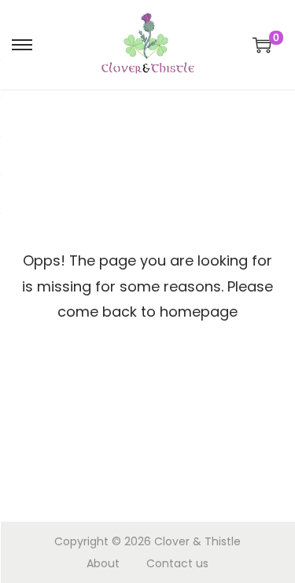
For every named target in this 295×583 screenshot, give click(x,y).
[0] (262, 44)
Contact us (177, 563)
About (103, 563)
